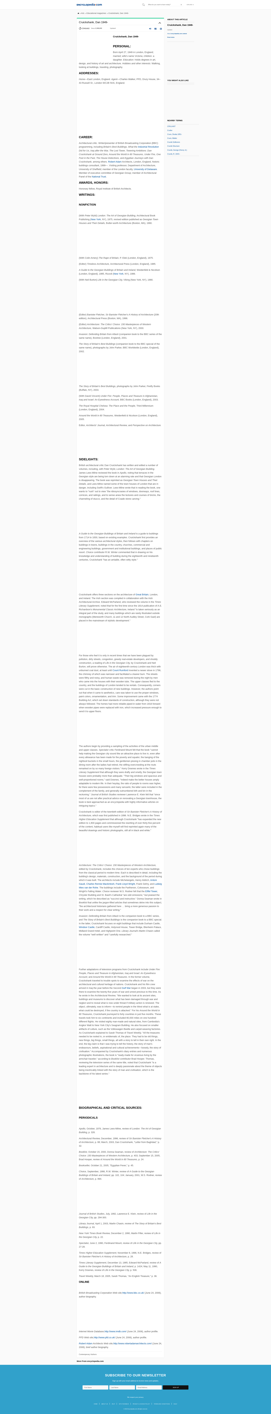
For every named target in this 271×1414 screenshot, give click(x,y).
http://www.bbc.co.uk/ (133, 1292)
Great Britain (142, 594)
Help (113, 1404)
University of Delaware (145, 169)
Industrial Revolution (148, 146)
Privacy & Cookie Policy (141, 1404)
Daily (175, 1404)
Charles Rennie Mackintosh (100, 884)
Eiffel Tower (151, 891)
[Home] (89, 4)
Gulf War (126, 988)
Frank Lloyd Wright (125, 884)
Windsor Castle (87, 927)
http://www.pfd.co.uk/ (104, 1337)
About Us (104, 1404)
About (177, 33)
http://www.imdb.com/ (115, 1331)
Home (96, 1404)
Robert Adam (115, 161)
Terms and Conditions (162, 1404)
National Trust (99, 176)
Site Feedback (124, 1404)
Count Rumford (120, 670)
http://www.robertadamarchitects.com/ (132, 1343)
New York (96, 219)
